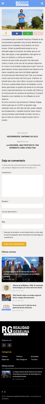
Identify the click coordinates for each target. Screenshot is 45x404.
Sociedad (34, 356)
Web (3, 222)
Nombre (5, 201)
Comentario (7, 172)
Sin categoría (21, 359)
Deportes (5, 359)
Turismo (34, 359)
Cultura (5, 356)
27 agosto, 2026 (9, 279)
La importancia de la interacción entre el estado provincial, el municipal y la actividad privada (21, 274)
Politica (19, 356)
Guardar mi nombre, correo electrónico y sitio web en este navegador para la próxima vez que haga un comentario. (23, 234)
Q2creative (5, 399)
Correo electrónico (10, 212)
